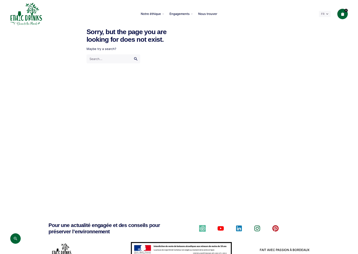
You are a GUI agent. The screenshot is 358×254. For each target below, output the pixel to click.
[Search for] (113, 58)
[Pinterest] (275, 228)
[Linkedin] (239, 228)
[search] (135, 58)
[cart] (342, 14)
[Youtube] (221, 228)
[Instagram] (257, 228)
